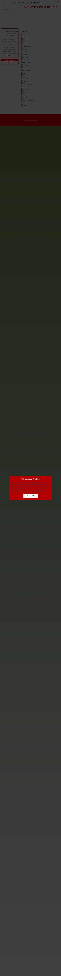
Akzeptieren (27, 495)
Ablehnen (34, 495)
